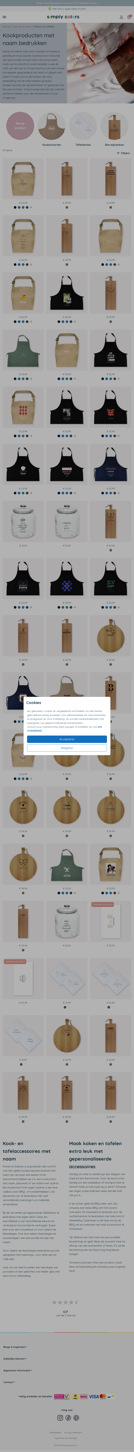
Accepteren (67, 739)
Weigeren (67, 748)
